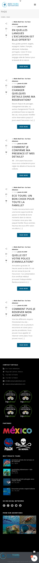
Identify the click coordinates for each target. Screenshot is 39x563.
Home (3, 17)
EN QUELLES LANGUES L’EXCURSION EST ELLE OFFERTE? (23, 34)
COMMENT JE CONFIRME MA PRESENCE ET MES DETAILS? (23, 151)
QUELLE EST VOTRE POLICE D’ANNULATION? (22, 258)
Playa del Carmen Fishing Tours (9, 543)
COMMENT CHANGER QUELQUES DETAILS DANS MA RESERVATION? (23, 93)
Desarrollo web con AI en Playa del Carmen (18, 543)
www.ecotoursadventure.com (15, 384)
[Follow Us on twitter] (16, 505)
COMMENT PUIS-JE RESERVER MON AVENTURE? (23, 312)
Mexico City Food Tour (25, 540)
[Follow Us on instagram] (12, 505)
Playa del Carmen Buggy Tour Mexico (7, 540)
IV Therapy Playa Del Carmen (26, 543)
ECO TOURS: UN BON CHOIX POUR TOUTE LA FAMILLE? (23, 200)
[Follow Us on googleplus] (8, 505)
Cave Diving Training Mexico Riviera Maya (17, 540)
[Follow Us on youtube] (20, 505)
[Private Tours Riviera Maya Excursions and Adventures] (10, 556)
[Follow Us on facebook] (4, 505)
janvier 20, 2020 (22, 26)
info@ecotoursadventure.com (15, 381)
